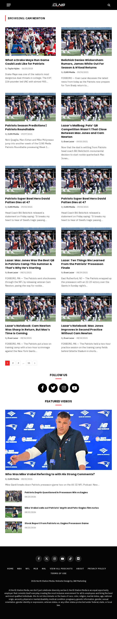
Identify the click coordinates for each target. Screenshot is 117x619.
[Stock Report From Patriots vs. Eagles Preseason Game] (13, 527)
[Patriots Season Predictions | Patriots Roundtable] (30, 107)
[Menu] (9, 5)
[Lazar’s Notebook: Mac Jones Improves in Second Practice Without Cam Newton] (86, 307)
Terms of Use (59, 573)
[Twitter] (53, 388)
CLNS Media (69, 72)
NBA (19, 568)
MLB (36, 568)
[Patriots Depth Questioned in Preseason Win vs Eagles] (13, 496)
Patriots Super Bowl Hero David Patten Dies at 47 (27, 200)
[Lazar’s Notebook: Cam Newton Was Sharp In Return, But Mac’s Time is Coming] (30, 307)
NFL (28, 568)
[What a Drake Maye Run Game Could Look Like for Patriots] (30, 41)
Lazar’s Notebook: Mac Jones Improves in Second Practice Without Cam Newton (82, 329)
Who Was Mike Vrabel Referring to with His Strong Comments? (50, 474)
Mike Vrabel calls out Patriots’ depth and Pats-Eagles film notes (62, 507)
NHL (44, 568)
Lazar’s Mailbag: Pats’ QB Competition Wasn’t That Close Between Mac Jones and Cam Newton (84, 131)
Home (10, 568)
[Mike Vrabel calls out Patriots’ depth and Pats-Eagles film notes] (13, 512)
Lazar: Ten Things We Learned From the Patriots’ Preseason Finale (83, 264)
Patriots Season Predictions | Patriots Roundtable (25, 127)
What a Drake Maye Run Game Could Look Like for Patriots (27, 62)
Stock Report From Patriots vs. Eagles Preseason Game (57, 523)
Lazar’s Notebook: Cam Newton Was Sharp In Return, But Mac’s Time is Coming (28, 329)
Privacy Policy (97, 568)
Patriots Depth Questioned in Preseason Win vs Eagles (56, 492)
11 (29, 363)
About (80, 568)
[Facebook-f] (42, 388)
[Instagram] (63, 388)
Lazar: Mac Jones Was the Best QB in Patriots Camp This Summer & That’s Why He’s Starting (29, 264)
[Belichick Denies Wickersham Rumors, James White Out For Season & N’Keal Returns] (86, 41)
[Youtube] (74, 388)
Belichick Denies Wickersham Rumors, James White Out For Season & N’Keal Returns (82, 63)
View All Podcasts (61, 568)
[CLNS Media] (58, 5)
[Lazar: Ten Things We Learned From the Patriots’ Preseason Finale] (86, 241)
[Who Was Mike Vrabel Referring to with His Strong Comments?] (58, 440)
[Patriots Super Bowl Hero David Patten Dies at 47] (30, 180)
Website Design (62, 581)
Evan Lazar (69, 141)
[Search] (108, 5)
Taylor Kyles (14, 68)
